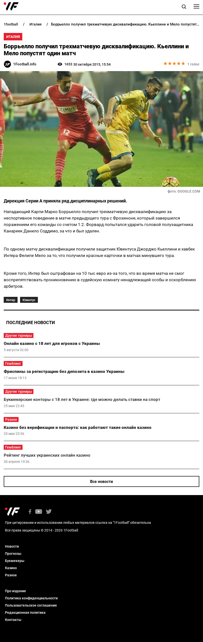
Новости (12, 546)
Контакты (13, 620)
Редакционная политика (25, 612)
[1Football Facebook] (29, 512)
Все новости (101, 481)
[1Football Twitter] (49, 512)
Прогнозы (13, 554)
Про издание (15, 591)
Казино (11, 568)
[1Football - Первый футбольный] (11, 6)
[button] (184, 7)
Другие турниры (18, 335)
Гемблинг (13, 363)
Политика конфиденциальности (31, 598)
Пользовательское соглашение (31, 605)
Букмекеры (14, 561)
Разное (11, 419)
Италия (13, 37)
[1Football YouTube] (38, 512)
